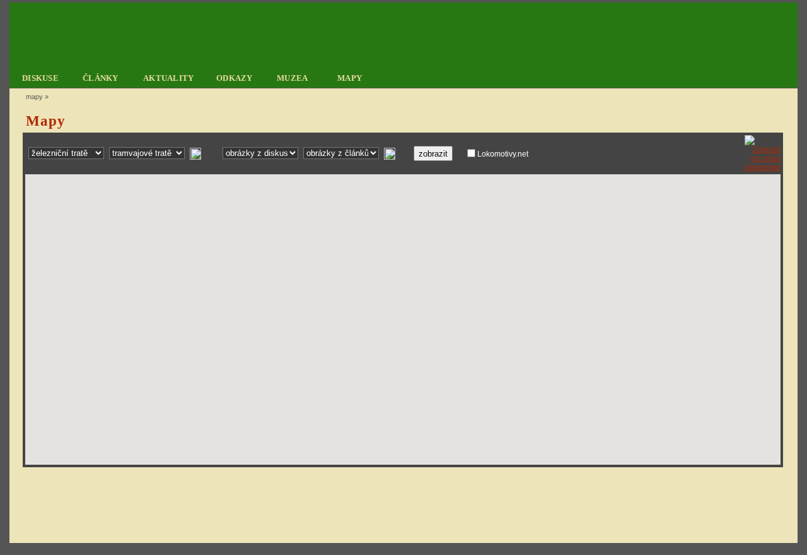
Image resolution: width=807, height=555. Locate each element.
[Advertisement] (401, 504)
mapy (349, 78)
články (101, 78)
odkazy (234, 78)
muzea (292, 78)
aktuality (168, 78)
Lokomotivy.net (502, 154)
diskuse (40, 78)
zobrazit (433, 153)
